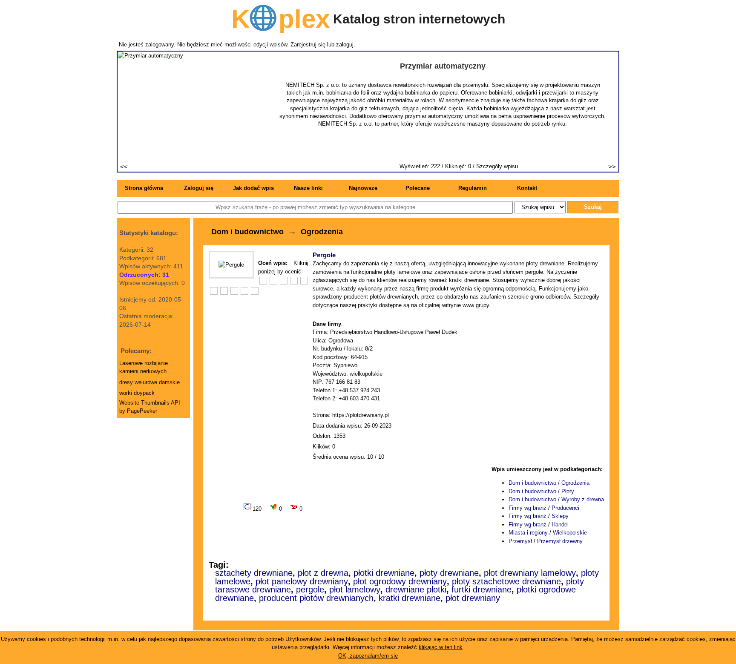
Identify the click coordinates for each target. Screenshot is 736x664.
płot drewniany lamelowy (530, 573)
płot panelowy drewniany (302, 581)
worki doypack (137, 393)
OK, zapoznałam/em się (368, 656)
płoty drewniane (449, 573)
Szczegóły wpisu (497, 166)
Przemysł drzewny (560, 541)
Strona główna (144, 188)
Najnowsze (363, 188)
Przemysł (520, 541)
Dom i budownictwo (247, 231)
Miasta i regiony (528, 532)
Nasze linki (308, 188)
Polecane (417, 188)
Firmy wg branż (527, 508)
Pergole (324, 255)
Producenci (565, 508)
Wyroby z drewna (582, 499)
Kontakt (527, 188)
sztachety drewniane (254, 573)
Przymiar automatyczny (443, 66)
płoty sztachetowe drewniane (506, 581)
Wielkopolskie (570, 532)
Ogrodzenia (322, 231)
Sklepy (560, 516)
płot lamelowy (354, 589)
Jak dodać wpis (253, 188)
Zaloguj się (198, 188)
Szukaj (593, 207)
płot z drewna (323, 573)
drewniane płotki (415, 589)
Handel (560, 524)
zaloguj (345, 44)
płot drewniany (473, 598)
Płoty (567, 491)
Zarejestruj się (307, 44)
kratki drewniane (409, 598)
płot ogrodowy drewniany (400, 581)
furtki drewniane (481, 589)
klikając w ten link (441, 647)
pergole (310, 589)
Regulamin (472, 188)
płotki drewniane (384, 573)
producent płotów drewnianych (316, 598)
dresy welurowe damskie (149, 382)
